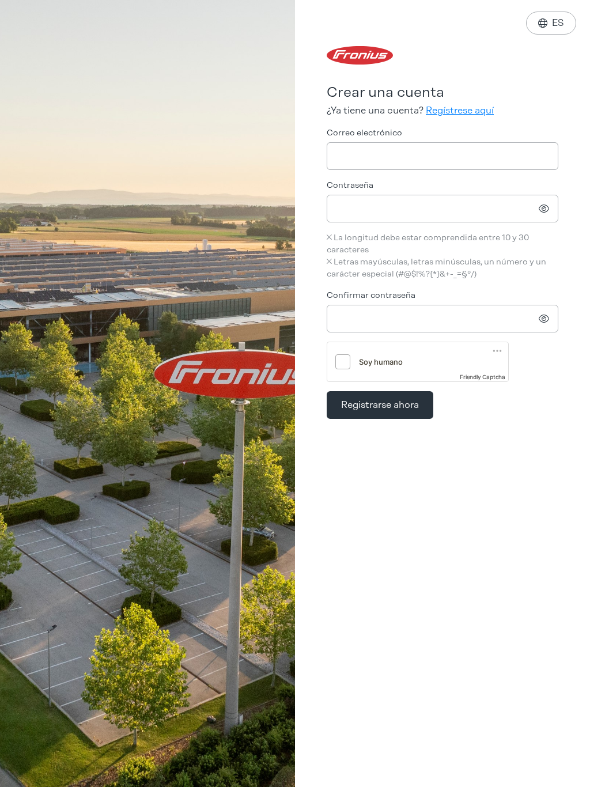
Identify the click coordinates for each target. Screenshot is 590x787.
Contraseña (350, 185)
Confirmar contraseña (371, 295)
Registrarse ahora (380, 404)
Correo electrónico (364, 133)
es (551, 22)
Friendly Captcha (482, 376)
